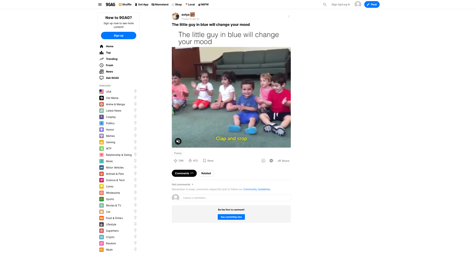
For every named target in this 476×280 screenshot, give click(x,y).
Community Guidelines (256, 189)
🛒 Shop (176, 4)
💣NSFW (203, 4)
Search (324, 4)
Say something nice (231, 216)
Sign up (118, 35)
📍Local (190, 4)
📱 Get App (141, 4)
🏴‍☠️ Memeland (159, 4)
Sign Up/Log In (341, 4)
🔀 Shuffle (125, 4)
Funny (178, 153)
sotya (185, 14)
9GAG (110, 4)
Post (374, 4)
